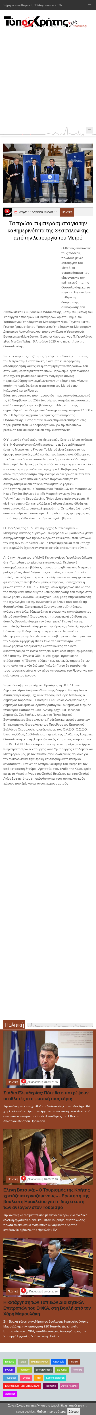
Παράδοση (24, 1369)
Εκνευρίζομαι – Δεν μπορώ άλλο (22, 1386)
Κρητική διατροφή (55, 1378)
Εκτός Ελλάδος (43, 1369)
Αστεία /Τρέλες (69, 1386)
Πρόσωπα (50, 1386)
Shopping (10, 1394)
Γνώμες (9, 1369)
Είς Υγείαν (62, 1369)
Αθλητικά (77, 1369)
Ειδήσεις (9, 1361)
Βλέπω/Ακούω (39, 1361)
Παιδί (38, 1378)
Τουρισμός (10, 1378)
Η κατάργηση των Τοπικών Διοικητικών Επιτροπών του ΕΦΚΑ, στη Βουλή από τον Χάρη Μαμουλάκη (47, 1308)
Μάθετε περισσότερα (51, 1411)
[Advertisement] (48, 77)
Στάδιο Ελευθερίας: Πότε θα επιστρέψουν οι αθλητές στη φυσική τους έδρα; (46, 1095)
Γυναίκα (26, 1378)
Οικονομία (58, 1361)
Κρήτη (22, 1361)
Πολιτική (67, 212)
